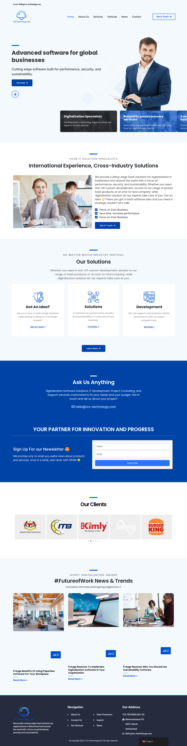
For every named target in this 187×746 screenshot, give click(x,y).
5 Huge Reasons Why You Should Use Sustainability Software (145, 668)
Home (70, 16)
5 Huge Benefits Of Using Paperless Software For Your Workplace (34, 672)
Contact (136, 16)
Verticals (112, 16)
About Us (83, 16)
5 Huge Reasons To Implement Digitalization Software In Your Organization (86, 670)
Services (98, 16)
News (124, 16)
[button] (15, 527)
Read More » (20, 680)
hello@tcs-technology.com (29, 4)
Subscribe (132, 463)
